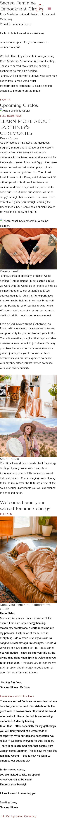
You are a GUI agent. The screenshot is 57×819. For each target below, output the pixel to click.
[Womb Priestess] (7, 8)
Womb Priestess (21, 6)
